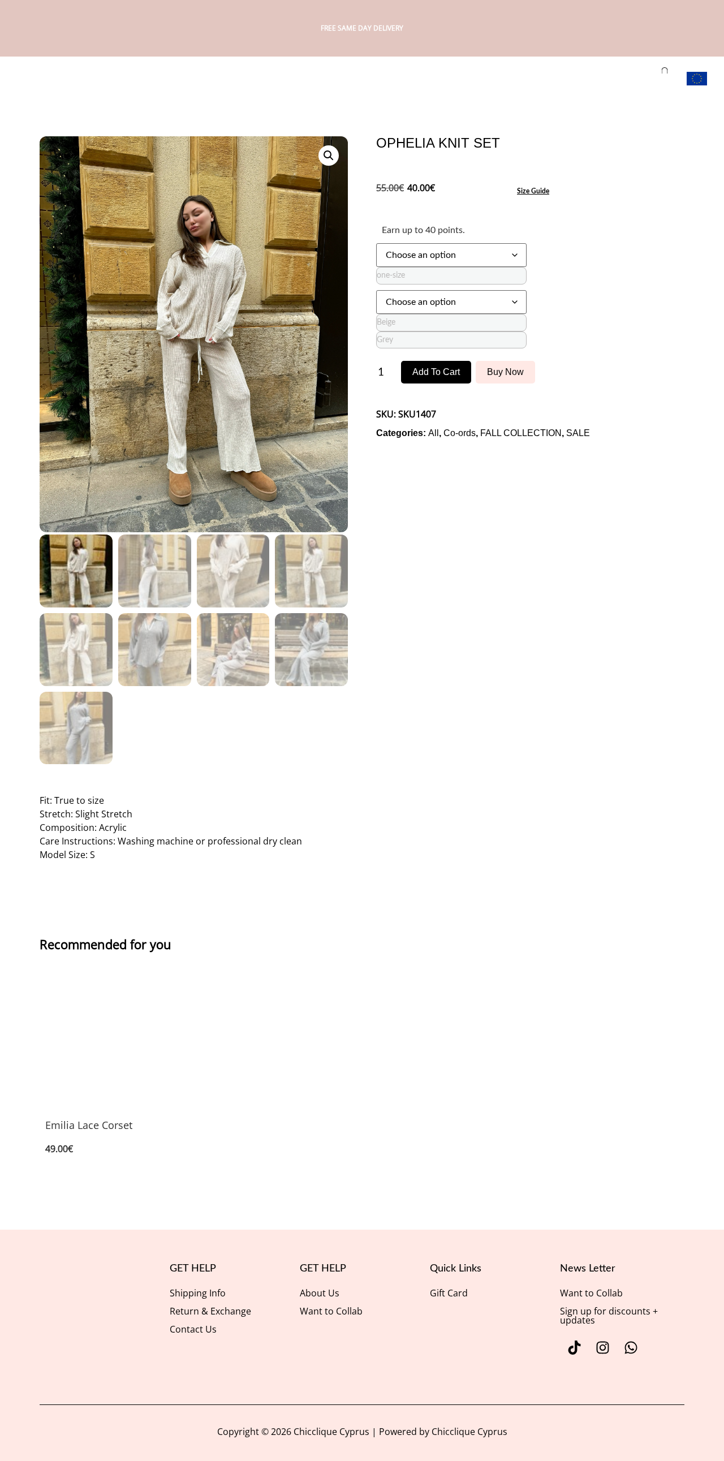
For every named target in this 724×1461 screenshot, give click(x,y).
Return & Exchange (210, 1311)
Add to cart (436, 372)
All (433, 433)
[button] (328, 155)
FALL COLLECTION (521, 433)
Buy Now (505, 372)
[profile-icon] (620, 77)
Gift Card (449, 1293)
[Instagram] (602, 1348)
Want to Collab (331, 1311)
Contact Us (193, 1329)
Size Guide (533, 191)
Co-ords (459, 433)
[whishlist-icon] (641, 77)
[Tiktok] (574, 1348)
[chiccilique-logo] (40, 79)
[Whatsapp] (631, 1348)
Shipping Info (198, 1293)
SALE (578, 433)
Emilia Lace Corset (88, 1125)
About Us (319, 1293)
